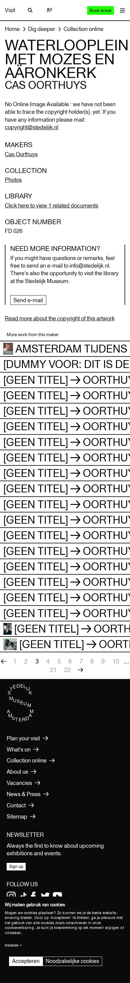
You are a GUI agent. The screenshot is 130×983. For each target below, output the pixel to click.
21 (53, 669)
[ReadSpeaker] (49, 10)
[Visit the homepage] (20, 720)
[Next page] (80, 670)
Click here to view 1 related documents (51, 205)
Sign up (16, 866)
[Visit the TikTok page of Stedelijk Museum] (23, 896)
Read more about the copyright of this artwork (60, 318)
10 (115, 661)
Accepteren (26, 961)
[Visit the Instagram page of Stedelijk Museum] (11, 896)
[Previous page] (3, 661)
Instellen (12, 945)
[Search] (30, 10)
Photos (13, 179)
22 (67, 669)
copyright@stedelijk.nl (31, 127)
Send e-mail (28, 300)
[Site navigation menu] (121, 10)
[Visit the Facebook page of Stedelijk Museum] (33, 896)
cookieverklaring (19, 928)
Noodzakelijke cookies (72, 961)
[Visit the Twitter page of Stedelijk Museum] (45, 896)
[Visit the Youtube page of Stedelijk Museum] (57, 896)
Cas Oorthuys (21, 154)
